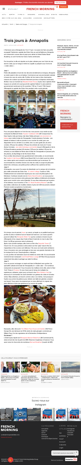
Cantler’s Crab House (13, 158)
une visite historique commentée (26, 147)
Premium (63, 6)
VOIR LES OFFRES (60, 2)
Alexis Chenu (25, 382)
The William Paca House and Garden (33, 329)
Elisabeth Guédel (46, 382)
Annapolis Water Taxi (24, 237)
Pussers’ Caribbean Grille (31, 134)
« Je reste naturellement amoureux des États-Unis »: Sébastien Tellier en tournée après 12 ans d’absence (30, 378)
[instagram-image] (6, 414)
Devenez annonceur (6, 437)
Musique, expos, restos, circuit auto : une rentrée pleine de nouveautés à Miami (68, 47)
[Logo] (20, 428)
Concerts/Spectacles (66, 99)
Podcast (60, 59)
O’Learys (16, 270)
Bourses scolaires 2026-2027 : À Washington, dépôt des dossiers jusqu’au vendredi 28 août (50, 378)
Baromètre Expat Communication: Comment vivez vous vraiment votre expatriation (66, 85)
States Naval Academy (35, 176)
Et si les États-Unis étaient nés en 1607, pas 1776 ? (67, 56)
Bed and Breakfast (36, 342)
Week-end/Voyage (21, 24)
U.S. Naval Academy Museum (37, 182)
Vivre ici (60, 90)
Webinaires (61, 78)
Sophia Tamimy (5, 382)
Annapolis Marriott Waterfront (30, 338)
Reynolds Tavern (43, 243)
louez (23, 232)
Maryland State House (30, 82)
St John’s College (33, 171)
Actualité (5, 24)
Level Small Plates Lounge (29, 257)
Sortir (12, 24)
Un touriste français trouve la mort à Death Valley (67, 64)
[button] (55, 6)
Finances (4, 374)
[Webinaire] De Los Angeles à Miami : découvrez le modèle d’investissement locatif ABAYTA (67, 73)
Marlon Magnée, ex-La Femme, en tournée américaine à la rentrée (68, 95)
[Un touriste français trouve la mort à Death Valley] (70, 367)
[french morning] (40, 9)
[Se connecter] (57, 7)
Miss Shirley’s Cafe (43, 272)
